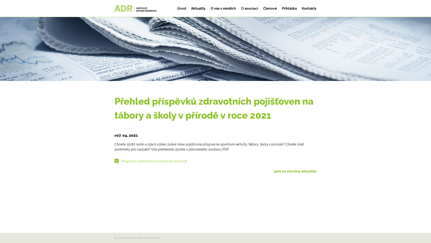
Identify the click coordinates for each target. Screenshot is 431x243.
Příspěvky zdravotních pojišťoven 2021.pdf (154, 161)
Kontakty (309, 8)
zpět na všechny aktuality (295, 171)
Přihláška (289, 8)
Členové (270, 8)
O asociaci (249, 8)
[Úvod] (135, 8)
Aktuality (198, 8)
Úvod (181, 8)
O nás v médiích (223, 8)
